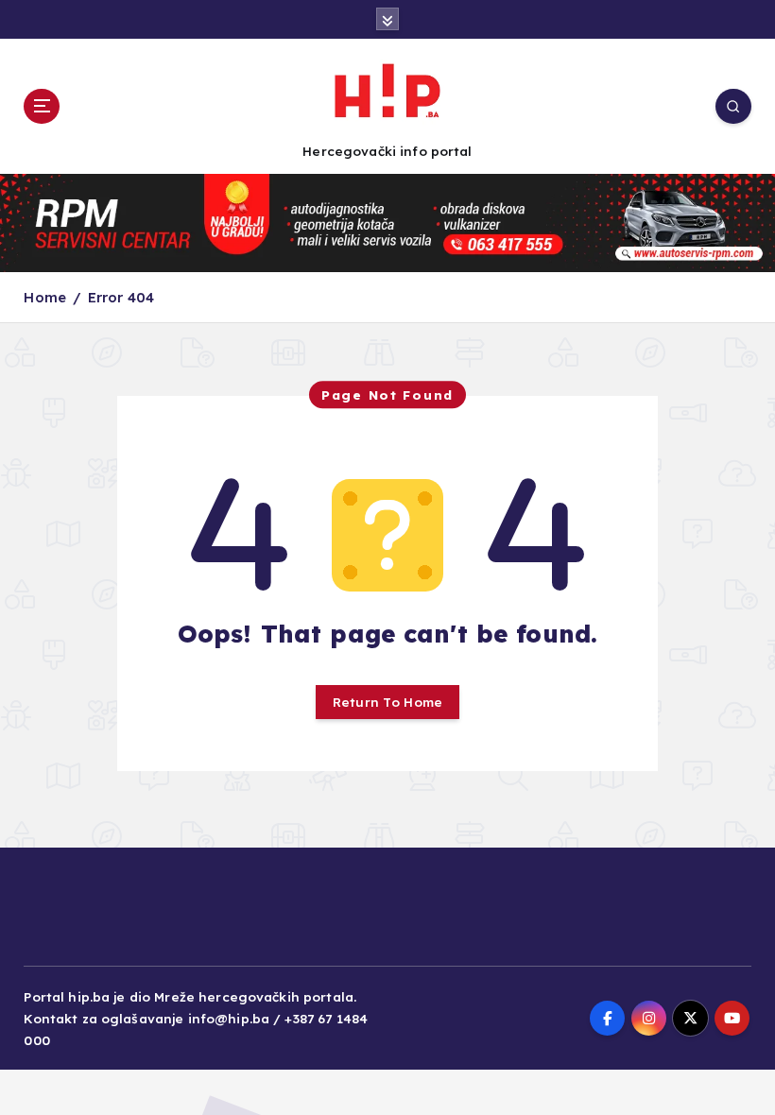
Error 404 (121, 297)
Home (45, 297)
